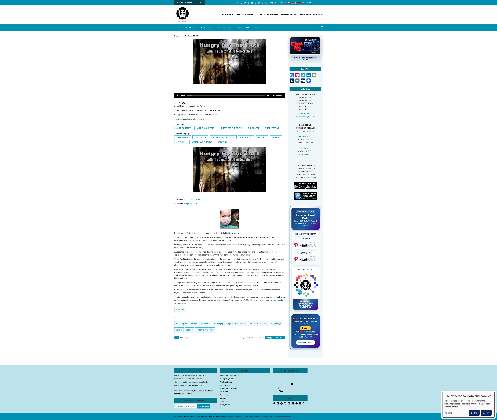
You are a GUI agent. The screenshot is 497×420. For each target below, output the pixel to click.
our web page (275, 300)
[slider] (226, 95)
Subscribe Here (305, 342)
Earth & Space (181, 323)
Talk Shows (190, 28)
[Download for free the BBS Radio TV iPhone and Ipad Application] (305, 196)
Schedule (227, 14)
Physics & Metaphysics (223, 137)
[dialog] (468, 404)
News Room (224, 392)
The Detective (272, 128)
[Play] (177, 95)
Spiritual (222, 142)
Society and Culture (202, 142)
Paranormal (182, 137)
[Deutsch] (293, 3)
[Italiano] (296, 3)
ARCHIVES (180, 310)
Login (243, 337)
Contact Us (224, 401)
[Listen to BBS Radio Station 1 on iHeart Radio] (305, 244)
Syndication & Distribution (229, 388)
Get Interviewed (268, 14)
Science (276, 137)
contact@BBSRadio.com (194, 385)
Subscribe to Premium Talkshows (190, 2)
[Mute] (274, 95)
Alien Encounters (205, 128)
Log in (281, 2)
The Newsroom (206, 28)
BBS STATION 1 (305, 137)
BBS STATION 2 (305, 148)
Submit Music (289, 14)
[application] (229, 95)
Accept (486, 413)
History (194, 323)
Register (272, 3)
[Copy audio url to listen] (179, 103)
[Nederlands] (289, 3)
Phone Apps (224, 395)
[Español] (303, 3)
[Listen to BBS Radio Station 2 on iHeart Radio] (305, 258)
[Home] (182, 15)
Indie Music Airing (224, 28)
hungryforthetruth (191, 204)
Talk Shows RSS (243, 28)
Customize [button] (448, 413)
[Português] (298, 3)
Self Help (181, 142)
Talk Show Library (226, 382)
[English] (286, 3)
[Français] (291, 3)
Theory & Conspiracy (205, 330)
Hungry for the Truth (231, 128)
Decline (474, 413)
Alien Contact (183, 128)
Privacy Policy (225, 405)
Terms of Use (224, 408)
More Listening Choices (305, 116)
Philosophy (200, 137)
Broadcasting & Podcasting (229, 376)
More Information (311, 14)
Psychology (246, 137)
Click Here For (305, 114)
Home (179, 28)
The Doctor (253, 128)
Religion (262, 137)
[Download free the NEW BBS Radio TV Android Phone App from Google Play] (305, 185)
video (310, 106)
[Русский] (300, 3)
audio (310, 97)
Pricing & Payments (227, 379)
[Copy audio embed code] (175, 103)
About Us (223, 398)
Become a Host (245, 14)
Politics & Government (259, 323)
